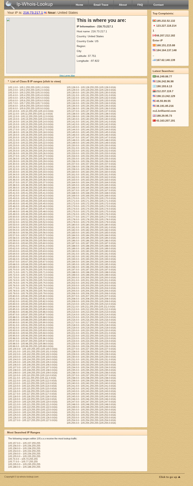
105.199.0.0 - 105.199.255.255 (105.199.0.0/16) (91, 275)
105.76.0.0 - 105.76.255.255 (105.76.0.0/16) (30, 285)
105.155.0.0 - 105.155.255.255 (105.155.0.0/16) (91, 158)
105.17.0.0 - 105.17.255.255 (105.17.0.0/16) (30, 129)
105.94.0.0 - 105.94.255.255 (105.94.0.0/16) (30, 333)
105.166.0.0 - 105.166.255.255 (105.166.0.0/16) (91, 187)
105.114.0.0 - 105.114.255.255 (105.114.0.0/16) (32, 386)
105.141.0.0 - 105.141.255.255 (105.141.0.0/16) (91, 121)
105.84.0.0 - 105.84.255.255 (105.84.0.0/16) (30, 306)
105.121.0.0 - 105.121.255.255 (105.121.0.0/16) (32, 404)
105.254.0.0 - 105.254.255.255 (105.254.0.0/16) (91, 420)
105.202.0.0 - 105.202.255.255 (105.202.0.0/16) (91, 283)
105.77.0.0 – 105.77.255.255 (23, 461)
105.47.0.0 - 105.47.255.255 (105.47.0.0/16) (30, 209)
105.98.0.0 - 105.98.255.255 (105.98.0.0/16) (30, 343)
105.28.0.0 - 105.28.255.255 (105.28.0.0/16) (30, 158)
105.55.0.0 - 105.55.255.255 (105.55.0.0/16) (30, 230)
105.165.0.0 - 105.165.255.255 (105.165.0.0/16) (91, 185)
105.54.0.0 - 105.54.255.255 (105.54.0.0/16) (30, 227)
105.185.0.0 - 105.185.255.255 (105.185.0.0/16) (91, 238)
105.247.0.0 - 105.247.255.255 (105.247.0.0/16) (91, 402)
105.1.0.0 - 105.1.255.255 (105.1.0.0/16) (28, 87)
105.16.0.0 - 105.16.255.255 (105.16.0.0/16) (30, 127)
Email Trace (101, 4)
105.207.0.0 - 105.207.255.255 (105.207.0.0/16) (91, 296)
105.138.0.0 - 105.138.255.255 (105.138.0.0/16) (91, 113)
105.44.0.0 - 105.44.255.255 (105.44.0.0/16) (30, 201)
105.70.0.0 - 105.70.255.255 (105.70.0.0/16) (30, 269)
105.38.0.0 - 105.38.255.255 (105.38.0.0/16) (30, 185)
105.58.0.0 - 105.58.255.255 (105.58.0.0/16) (30, 238)
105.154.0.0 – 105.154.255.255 (24, 451)
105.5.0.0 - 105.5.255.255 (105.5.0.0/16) (28, 98)
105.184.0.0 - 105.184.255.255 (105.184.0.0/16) (91, 235)
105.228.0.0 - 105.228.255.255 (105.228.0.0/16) (91, 351)
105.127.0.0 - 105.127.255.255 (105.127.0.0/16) (32, 420)
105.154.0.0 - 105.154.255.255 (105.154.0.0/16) (91, 156)
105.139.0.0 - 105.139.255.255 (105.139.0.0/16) (91, 116)
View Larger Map (67, 75)
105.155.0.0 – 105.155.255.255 (24, 456)
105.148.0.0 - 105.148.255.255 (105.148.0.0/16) (91, 140)
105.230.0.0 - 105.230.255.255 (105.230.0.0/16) (91, 357)
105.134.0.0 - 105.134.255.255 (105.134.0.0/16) (91, 103)
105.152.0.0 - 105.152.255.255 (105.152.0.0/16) (91, 150)
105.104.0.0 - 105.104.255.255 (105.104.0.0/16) (32, 359)
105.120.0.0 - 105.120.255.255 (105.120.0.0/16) (32, 402)
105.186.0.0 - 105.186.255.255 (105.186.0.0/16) (91, 240)
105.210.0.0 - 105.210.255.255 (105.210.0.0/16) (91, 304)
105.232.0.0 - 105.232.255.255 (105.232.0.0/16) (91, 362)
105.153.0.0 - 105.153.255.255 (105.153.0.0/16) (91, 153)
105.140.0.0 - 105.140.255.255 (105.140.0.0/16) (91, 119)
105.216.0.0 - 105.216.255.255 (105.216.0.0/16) (91, 320)
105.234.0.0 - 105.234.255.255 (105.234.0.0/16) (91, 367)
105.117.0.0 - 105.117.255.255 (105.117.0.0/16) (32, 394)
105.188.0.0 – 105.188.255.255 (24, 467)
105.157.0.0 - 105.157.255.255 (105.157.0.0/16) (91, 164)
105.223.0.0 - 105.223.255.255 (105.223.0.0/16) (91, 338)
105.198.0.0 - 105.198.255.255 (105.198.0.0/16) (91, 272)
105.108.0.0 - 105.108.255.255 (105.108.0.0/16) (32, 370)
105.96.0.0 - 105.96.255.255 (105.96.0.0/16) (30, 338)
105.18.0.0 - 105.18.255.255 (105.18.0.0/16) (30, 132)
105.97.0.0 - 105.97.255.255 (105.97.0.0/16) (30, 341)
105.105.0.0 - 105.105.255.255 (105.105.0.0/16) (32, 362)
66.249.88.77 (164, 76)
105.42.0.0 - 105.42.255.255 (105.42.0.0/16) (30, 195)
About (123, 4)
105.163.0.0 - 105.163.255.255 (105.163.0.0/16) (91, 180)
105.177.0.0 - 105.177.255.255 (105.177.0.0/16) (91, 217)
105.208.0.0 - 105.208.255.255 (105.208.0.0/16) (91, 298)
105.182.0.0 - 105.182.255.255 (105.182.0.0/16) (91, 230)
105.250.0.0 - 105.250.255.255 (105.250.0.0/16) (91, 409)
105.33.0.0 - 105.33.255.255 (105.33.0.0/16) (30, 172)
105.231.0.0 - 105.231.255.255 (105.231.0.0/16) (91, 359)
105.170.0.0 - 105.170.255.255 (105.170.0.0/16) (91, 198)
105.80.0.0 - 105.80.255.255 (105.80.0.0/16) (30, 296)
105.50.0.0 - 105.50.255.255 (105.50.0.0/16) (30, 217)
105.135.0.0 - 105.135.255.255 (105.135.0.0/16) (91, 106)
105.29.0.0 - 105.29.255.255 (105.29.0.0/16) (30, 161)
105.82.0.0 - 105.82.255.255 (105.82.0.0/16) (30, 301)
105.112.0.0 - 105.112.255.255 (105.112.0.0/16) (32, 380)
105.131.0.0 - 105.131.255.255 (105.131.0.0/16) (91, 95)
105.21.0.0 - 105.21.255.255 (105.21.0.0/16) (30, 140)
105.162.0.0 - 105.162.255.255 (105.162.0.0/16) (91, 177)
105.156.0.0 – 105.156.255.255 (24, 445)
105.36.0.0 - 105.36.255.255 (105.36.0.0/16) (30, 180)
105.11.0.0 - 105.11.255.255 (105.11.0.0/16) (30, 113)
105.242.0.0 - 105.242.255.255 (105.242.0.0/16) (91, 388)
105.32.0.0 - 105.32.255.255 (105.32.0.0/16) (30, 169)
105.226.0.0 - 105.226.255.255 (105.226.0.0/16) (91, 346)
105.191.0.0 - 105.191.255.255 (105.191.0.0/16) (91, 254)
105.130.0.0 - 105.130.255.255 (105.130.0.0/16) (91, 92)
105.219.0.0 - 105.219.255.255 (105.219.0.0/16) (91, 328)
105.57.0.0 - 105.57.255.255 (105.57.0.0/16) (30, 235)
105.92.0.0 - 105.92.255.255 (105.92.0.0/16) (30, 328)
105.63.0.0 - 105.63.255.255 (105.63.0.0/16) (30, 251)
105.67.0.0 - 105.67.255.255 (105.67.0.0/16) (30, 261)
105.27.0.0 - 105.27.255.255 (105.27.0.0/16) (30, 156)
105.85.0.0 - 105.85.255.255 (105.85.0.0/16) (30, 309)
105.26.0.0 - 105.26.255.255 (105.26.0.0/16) (30, 153)
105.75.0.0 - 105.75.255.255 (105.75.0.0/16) (30, 283)
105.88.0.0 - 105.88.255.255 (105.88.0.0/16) (30, 317)
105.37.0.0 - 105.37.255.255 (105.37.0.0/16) (30, 182)
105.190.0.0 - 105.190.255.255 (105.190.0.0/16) (91, 251)
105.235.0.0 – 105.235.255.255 (24, 464)
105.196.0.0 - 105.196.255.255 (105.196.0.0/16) (91, 267)
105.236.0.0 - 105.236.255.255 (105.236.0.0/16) (91, 372)
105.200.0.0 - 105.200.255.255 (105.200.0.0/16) (91, 277)
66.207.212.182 (165, 35)
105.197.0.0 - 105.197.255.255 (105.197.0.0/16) (91, 269)
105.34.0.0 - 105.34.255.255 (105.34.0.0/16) (30, 174)
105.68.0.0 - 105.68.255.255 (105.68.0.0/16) (30, 264)
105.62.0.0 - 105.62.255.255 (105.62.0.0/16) (30, 248)
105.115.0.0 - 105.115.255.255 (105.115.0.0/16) (32, 388)
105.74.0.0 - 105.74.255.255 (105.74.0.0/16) (30, 280)
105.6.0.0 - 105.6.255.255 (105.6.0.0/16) (28, 100)
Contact (158, 4)
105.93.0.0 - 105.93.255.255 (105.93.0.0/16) (30, 330)
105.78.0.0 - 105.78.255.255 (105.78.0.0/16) (30, 291)
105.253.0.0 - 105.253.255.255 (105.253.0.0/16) (91, 417)
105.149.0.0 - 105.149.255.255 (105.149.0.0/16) (91, 143)
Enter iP (158, 40)
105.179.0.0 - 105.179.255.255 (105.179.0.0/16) (91, 222)
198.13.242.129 (165, 96)
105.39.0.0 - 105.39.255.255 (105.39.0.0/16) (30, 187)
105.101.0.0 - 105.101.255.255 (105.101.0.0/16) (32, 351)
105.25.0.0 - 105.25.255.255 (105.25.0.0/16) (30, 150)
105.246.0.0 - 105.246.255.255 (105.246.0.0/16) (91, 399)
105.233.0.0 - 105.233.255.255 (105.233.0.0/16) (91, 365)
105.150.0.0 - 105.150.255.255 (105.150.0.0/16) (91, 145)
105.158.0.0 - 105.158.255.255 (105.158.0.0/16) (91, 166)
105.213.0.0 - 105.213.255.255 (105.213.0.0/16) (91, 312)
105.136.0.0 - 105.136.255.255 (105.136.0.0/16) (91, 108)
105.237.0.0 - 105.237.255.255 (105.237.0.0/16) (91, 375)
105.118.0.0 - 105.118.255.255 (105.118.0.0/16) (32, 396)
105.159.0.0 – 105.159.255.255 (24, 453)
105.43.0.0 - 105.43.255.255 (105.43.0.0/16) (30, 198)
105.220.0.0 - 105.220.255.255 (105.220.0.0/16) (91, 330)
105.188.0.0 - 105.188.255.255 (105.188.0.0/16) (91, 246)
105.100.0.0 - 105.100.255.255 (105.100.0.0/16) (32, 349)
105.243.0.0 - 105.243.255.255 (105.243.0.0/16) (91, 391)
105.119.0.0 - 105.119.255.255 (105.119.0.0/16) (32, 399)
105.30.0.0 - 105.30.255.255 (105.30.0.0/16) (30, 164)
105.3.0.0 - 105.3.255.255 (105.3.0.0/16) (28, 92)
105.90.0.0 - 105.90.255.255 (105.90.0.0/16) (30, 322)
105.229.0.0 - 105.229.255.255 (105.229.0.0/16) (91, 354)
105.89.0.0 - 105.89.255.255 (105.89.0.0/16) (30, 320)
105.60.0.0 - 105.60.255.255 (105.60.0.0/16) (30, 243)
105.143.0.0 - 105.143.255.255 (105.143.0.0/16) (91, 127)
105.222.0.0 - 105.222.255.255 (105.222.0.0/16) (91, 335)
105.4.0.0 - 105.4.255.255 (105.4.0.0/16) (28, 95)
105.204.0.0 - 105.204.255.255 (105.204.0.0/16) (91, 288)
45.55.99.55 (163, 100)
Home (79, 4)
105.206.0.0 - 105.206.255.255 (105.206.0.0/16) (91, 293)
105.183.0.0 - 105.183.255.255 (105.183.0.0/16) (91, 232)
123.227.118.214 (166, 25)
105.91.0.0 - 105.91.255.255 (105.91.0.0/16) (30, 325)
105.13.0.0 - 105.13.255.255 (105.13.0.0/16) (30, 119)
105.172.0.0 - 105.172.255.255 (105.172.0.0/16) (91, 203)
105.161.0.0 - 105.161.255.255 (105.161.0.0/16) (91, 174)
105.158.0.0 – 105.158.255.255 (24, 448)
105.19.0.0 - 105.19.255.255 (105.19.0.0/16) (30, 135)
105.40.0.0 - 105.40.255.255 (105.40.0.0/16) (30, 190)
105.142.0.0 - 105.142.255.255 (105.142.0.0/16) (91, 124)
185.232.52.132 (165, 20)
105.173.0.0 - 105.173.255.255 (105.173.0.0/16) (91, 206)
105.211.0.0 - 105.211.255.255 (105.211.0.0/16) (91, 306)
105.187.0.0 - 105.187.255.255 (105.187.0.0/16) (91, 243)
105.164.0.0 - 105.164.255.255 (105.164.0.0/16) (91, 182)
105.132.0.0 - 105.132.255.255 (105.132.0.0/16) (91, 98)
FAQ (140, 4)
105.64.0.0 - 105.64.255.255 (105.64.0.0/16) (30, 254)
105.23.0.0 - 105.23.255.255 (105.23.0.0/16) (30, 145)
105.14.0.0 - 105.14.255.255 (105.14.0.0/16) (30, 121)
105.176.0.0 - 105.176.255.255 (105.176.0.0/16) (91, 214)
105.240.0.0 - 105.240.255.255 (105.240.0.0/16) (91, 383)
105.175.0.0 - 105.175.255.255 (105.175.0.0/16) (91, 211)
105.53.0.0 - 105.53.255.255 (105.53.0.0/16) (30, 224)
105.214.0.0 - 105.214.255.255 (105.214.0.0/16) (91, 314)
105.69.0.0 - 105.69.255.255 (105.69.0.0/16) (30, 267)
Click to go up (168, 476)
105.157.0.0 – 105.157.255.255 (24, 443)
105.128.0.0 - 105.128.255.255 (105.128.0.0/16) (91, 87)
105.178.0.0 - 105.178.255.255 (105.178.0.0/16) (91, 219)
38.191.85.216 (165, 105)
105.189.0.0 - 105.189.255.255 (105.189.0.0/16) (91, 248)
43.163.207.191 (165, 120)
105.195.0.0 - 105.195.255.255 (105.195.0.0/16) (91, 264)
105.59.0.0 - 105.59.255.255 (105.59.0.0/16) (30, 240)
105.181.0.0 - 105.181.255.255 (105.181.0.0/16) (91, 227)
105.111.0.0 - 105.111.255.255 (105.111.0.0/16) (32, 378)
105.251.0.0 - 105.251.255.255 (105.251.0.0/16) (91, 412)
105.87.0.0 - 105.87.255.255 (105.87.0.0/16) (30, 314)
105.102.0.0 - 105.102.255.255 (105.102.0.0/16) (32, 354)
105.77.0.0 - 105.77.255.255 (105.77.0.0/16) (30, 288)
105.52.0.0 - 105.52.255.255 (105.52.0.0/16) (30, 222)
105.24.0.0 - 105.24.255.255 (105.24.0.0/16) (30, 148)
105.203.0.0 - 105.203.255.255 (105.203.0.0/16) (91, 285)
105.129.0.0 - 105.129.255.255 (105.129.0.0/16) (91, 90)
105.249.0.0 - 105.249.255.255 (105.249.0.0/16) (91, 407)
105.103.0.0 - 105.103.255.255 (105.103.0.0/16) (32, 357)
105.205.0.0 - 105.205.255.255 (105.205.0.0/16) (91, 291)
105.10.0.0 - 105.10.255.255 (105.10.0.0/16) (30, 111)
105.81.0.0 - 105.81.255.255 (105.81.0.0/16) (30, 298)
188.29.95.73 (164, 115)
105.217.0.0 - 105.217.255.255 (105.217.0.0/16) (91, 322)
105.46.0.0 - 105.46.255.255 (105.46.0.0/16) (30, 206)
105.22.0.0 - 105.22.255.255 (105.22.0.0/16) (30, 143)
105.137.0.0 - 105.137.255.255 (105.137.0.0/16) (91, 111)
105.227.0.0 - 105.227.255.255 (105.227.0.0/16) (91, 349)
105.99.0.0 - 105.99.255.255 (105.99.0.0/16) (30, 346)
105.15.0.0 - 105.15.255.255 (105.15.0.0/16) (30, 124)
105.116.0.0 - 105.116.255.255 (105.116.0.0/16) (32, 391)
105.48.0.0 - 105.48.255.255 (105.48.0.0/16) (30, 211)
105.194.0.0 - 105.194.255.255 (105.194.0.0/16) (91, 261)
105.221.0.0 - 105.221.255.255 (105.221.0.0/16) (91, 333)
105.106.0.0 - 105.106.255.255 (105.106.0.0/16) (32, 365)
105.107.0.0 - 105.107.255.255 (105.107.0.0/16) (32, 367)
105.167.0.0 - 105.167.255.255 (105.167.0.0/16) (91, 190)
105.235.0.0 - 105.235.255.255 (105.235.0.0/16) (91, 370)
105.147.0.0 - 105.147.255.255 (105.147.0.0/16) (91, 137)
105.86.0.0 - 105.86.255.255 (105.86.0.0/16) (30, 312)
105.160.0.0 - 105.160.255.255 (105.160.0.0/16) (91, 172)
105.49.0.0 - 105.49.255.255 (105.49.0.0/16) (30, 214)
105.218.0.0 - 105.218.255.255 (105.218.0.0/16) (91, 325)
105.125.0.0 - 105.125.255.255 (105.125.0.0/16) (32, 415)
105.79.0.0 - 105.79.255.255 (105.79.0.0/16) (30, 293)
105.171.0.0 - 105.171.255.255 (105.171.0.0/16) (91, 201)
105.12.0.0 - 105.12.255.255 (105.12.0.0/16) (30, 116)
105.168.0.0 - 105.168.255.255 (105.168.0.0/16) (91, 193)
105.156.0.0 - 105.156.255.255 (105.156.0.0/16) (91, 161)
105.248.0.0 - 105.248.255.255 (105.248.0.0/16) (91, 404)
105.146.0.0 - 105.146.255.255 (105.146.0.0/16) (91, 135)
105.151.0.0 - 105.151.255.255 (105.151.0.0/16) (91, 148)
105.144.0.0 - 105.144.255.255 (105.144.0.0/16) (91, 129)
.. (153, 55)
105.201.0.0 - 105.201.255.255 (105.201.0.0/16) (91, 280)
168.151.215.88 (165, 45)
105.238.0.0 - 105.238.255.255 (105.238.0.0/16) (91, 378)
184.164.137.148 (166, 50)
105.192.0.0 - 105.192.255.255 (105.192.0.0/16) (91, 256)
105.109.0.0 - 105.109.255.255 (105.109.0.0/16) (32, 372)
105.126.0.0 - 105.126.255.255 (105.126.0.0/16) (32, 417)
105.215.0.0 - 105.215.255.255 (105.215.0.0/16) (91, 317)
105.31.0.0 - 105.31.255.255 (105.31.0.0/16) (30, 166)
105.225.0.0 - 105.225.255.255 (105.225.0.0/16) (91, 343)
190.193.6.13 (164, 86)
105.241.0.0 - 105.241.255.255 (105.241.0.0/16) (91, 386)
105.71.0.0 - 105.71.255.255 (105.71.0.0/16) (30, 272)
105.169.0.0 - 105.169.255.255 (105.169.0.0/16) (91, 195)
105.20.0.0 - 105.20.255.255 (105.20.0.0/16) (30, 137)
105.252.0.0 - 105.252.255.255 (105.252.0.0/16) (91, 415)
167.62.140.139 (165, 60)
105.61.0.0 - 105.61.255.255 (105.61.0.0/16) (30, 246)
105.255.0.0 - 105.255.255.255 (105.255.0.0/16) (91, 423)
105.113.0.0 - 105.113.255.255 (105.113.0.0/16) (32, 383)
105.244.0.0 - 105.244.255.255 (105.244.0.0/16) (91, 394)
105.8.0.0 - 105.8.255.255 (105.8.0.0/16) (28, 106)
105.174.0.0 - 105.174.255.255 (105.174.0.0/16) (91, 209)
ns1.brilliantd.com (164, 110)
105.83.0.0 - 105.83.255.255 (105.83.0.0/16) (30, 304)
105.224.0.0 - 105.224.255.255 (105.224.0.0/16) (91, 341)
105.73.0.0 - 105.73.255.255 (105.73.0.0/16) (30, 277)
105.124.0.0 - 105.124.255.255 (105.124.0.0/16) (32, 412)
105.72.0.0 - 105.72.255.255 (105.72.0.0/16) (30, 275)
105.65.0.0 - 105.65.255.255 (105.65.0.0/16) (30, 256)
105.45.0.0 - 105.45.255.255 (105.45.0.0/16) (30, 203)
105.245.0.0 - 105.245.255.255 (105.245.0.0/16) (91, 396)
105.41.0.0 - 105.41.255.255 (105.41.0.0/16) (30, 193)
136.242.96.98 (165, 81)
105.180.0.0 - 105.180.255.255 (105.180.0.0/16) (91, 224)
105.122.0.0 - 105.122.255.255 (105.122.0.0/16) (32, 407)
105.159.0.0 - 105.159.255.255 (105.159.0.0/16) (91, 169)
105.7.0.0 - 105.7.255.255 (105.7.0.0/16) (28, 103)
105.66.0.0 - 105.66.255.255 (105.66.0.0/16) (30, 259)
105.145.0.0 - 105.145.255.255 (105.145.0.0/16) (91, 132)
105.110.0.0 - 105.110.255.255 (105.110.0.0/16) (32, 375)
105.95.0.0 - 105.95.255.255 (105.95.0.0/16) (30, 335)
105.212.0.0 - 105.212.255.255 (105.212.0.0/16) (91, 309)
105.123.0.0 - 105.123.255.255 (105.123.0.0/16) (32, 409)
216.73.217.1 (33, 13)
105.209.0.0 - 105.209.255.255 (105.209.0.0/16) (91, 301)
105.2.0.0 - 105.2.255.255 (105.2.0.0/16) (28, 90)
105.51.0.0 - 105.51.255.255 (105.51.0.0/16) (30, 219)
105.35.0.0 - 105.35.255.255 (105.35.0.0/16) (30, 177)
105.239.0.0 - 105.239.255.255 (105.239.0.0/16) (91, 380)
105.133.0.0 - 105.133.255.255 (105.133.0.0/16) (91, 100)
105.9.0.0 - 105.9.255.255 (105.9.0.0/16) (28, 108)
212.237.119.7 (164, 91)
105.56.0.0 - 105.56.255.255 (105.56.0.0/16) (30, 232)
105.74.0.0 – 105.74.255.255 (23, 459)
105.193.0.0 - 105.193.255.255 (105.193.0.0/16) (91, 259)
